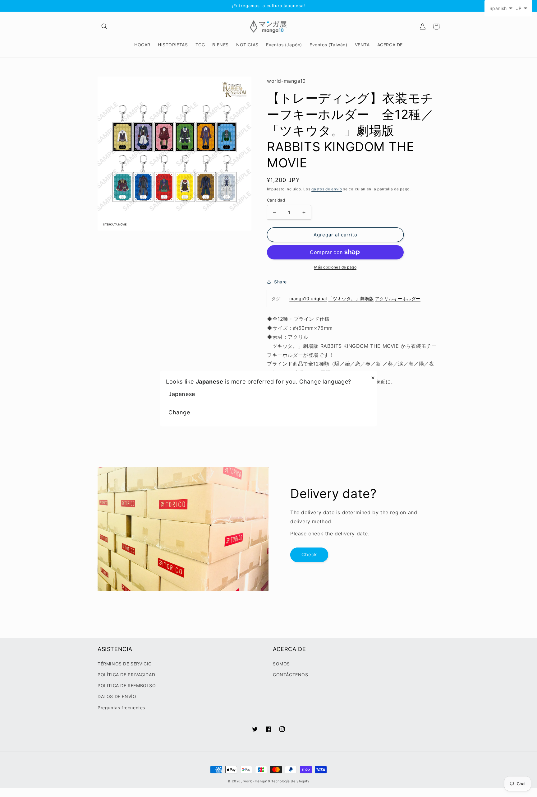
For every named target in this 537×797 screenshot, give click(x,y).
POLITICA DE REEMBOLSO (127, 685)
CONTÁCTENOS (290, 674)
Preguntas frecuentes (121, 707)
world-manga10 (256, 781)
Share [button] (280, 281)
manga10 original (308, 298)
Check (309, 554)
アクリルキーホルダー (397, 298)
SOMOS (281, 663)
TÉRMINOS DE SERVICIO (125, 663)
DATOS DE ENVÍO (117, 696)
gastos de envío (326, 189)
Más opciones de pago (335, 267)
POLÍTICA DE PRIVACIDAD (126, 674)
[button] (104, 26)
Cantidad (276, 200)
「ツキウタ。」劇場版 (351, 298)
